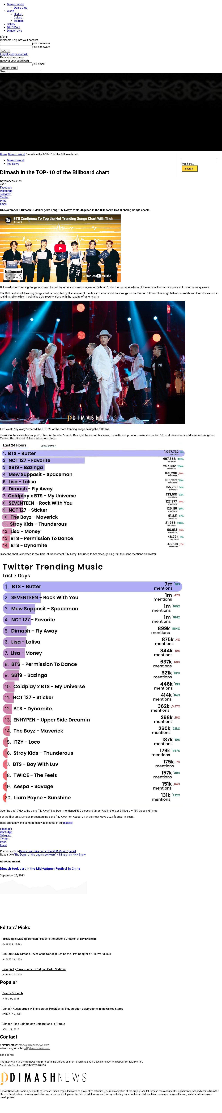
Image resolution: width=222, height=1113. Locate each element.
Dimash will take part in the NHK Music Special (47, 851)
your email (38, 64)
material (68, 822)
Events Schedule (12, 993)
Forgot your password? (14, 54)
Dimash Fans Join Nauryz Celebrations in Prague (33, 1024)
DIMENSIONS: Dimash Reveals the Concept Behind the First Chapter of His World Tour (56, 954)
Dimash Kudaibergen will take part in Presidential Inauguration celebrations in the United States (62, 1008)
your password (41, 47)
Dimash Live (14, 30)
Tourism (19, 20)
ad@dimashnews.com (37, 1048)
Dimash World (16, 154)
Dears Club (20, 7)
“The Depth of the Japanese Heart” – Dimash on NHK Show (50, 854)
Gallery (11, 24)
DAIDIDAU (13, 27)
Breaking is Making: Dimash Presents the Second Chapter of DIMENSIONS (49, 938)
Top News (13, 163)
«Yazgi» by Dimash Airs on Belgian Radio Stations (34, 969)
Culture (18, 17)
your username (41, 43)
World (10, 11)
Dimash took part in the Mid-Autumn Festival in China (40, 869)
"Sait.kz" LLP (75, 1107)
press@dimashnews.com (34, 1045)
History (18, 14)
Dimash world (15, 4)
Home (3, 154)
